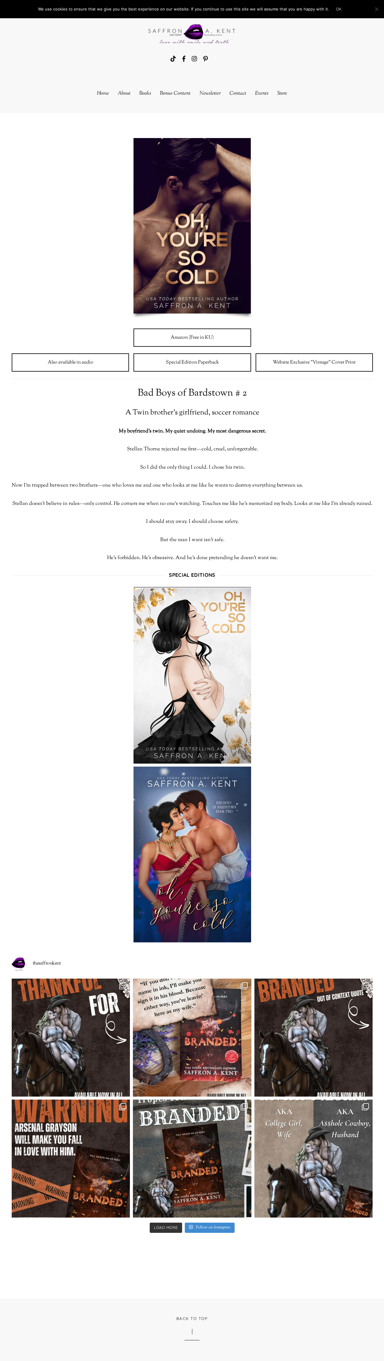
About (124, 93)
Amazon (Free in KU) (192, 337)
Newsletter (210, 93)
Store (282, 93)
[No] (377, 9)
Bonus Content (175, 93)
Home (103, 93)
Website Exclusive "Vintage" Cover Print (314, 362)
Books (145, 93)
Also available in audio (70, 362)
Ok (339, 9)
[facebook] (184, 58)
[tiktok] (173, 58)
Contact (238, 93)
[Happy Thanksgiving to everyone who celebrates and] (71, 1038)
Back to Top (192, 1318)
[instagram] (194, 58)
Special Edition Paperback (192, 362)
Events (261, 93)
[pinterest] (205, 58)
